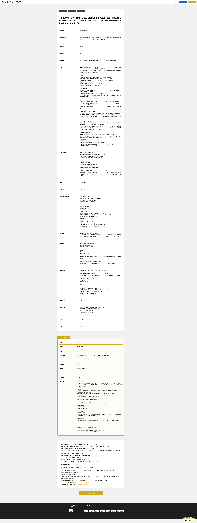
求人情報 (165, 2)
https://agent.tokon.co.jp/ (83, 484)
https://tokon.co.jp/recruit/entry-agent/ (80, 482)
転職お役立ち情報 (120, 511)
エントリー (192, 2)
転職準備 (85, 511)
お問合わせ (183, 2)
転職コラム (158, 2)
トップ (144, 2)
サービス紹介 (150, 2)
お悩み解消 (102, 511)
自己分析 (91, 511)
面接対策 (96, 511)
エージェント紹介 (173, 2)
